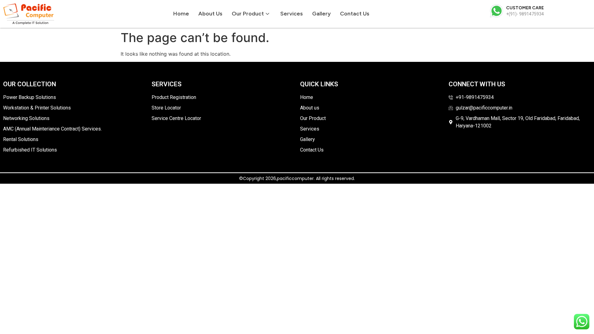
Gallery (321, 13)
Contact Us (354, 13)
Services (291, 13)
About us (210, 13)
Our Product (248, 13)
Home (181, 13)
